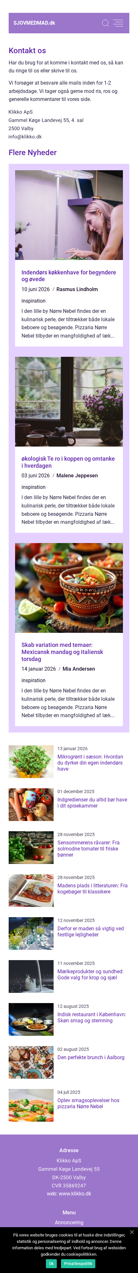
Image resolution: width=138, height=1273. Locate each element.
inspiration (34, 301)
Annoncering (69, 1222)
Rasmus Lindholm (77, 289)
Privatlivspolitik (78, 1263)
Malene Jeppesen (77, 476)
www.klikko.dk (75, 1194)
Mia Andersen (79, 669)
